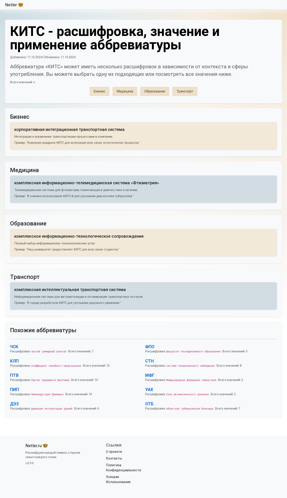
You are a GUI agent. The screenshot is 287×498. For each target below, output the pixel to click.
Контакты (114, 458)
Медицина (125, 91)
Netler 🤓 (14, 4)
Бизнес (99, 91)
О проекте (114, 452)
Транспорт (184, 91)
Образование (154, 91)
